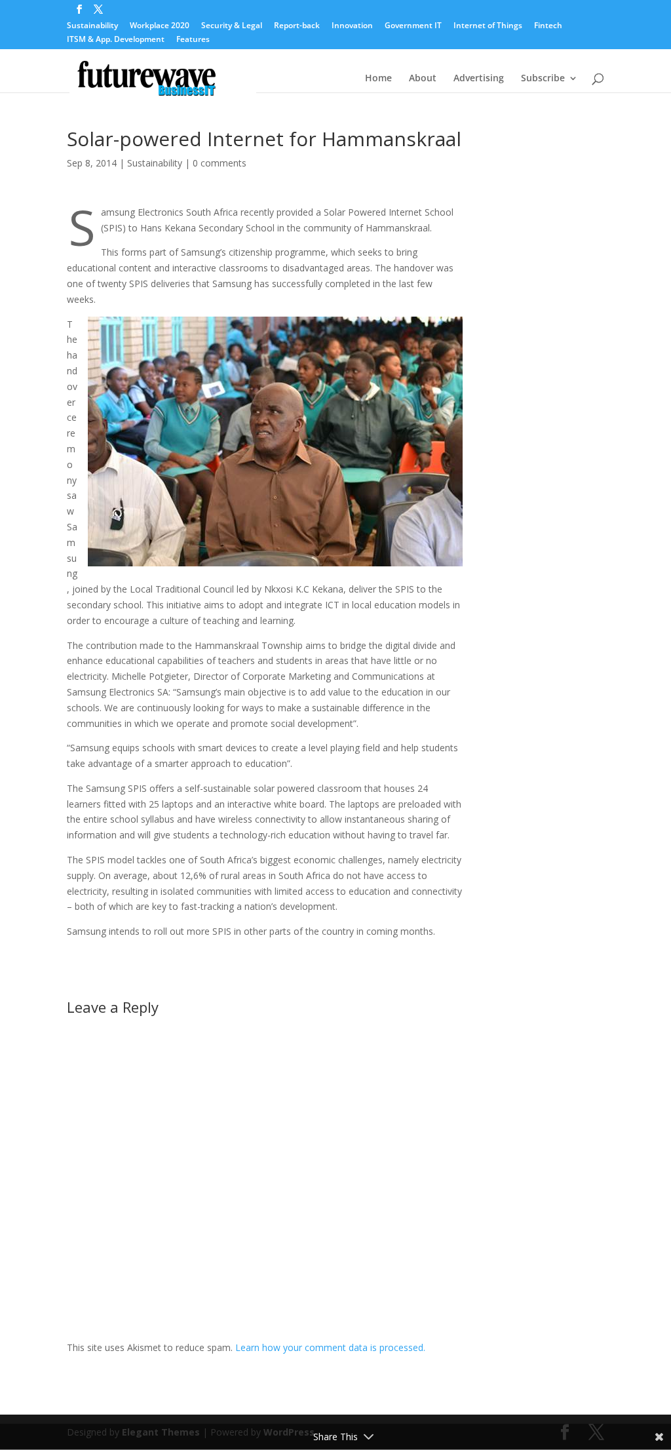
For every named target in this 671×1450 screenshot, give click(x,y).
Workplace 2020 (159, 26)
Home (378, 78)
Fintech (548, 26)
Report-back (297, 26)
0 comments (219, 163)
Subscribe (543, 78)
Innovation (352, 26)
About (422, 78)
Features (193, 40)
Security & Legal (231, 26)
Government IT (413, 26)
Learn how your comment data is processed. (330, 1347)
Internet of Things (487, 26)
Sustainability (92, 26)
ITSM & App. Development (115, 40)
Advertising (478, 78)
